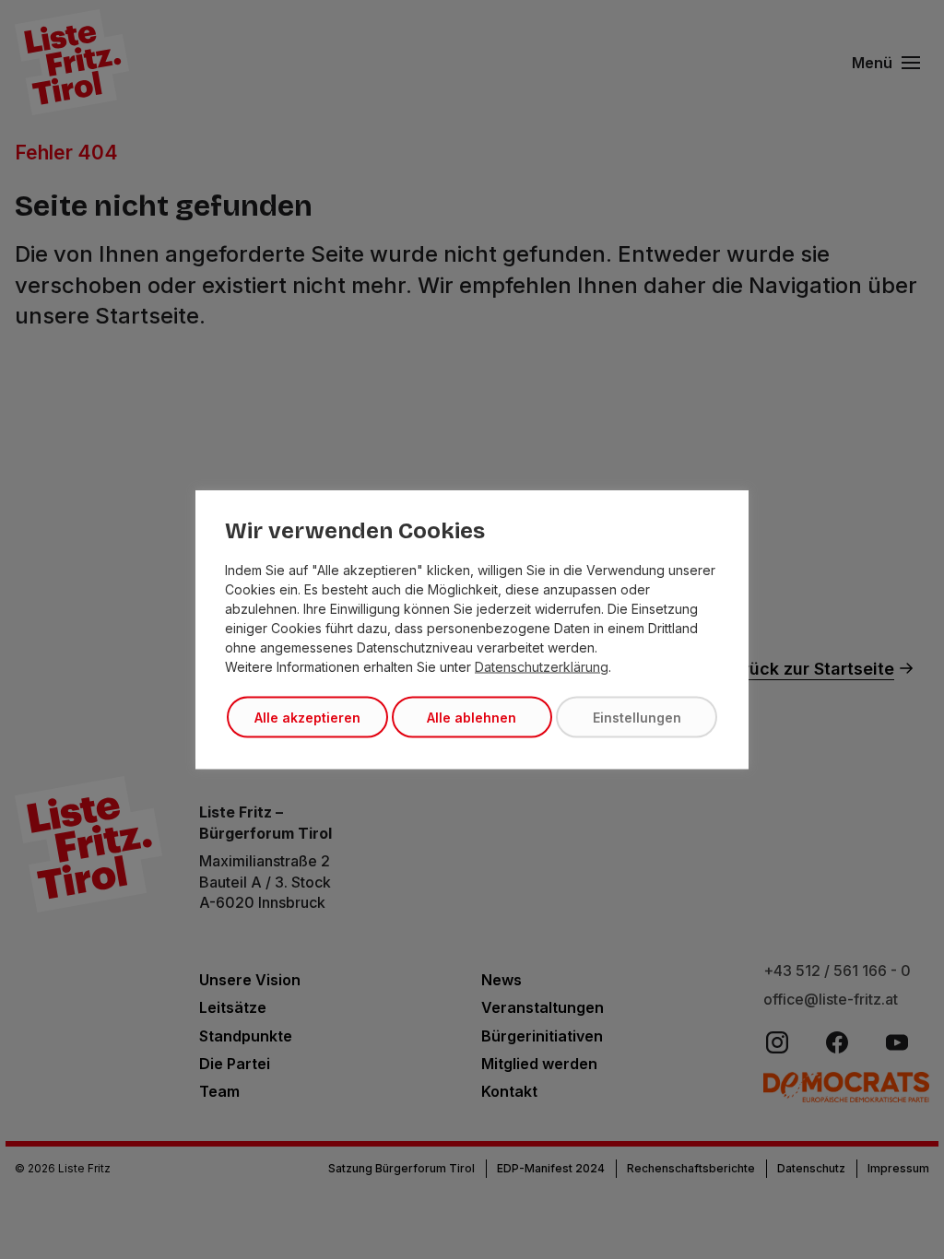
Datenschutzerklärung (541, 667)
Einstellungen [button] (637, 717)
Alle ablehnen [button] (471, 717)
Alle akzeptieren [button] (307, 717)
